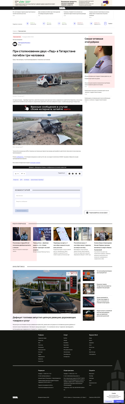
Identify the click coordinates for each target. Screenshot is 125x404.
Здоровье (91, 342)
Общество (40, 340)
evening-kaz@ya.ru (46, 376)
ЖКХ (39, 342)
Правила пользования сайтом (45, 385)
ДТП (21, 179)
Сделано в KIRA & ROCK (94, 397)
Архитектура (92, 352)
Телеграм (91, 378)
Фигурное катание (68, 349)
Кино (90, 345)
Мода (90, 338)
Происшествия (22, 31)
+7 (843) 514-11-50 (47, 373)
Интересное (67, 356)
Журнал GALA (93, 335)
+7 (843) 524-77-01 (72, 373)
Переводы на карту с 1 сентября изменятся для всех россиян (61, 245)
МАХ (90, 385)
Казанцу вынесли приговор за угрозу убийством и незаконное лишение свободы (99, 13)
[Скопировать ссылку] (79, 173)
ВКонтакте (91, 373)
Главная (15, 31)
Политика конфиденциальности (45, 387)
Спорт (66, 335)
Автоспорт (66, 347)
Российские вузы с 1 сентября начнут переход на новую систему (82, 245)
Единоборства (67, 354)
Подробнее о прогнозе (17, 24)
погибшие (26, 179)
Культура (40, 352)
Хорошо (119, 401)
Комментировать (22, 210)
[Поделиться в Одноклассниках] (72, 173)
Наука (39, 354)
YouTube (91, 376)
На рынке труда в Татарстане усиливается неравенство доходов (104, 285)
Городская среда (42, 338)
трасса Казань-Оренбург (37, 179)
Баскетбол (66, 345)
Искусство (91, 347)
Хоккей (65, 340)
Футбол (65, 338)
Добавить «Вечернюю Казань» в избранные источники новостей (47, 167)
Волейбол (66, 342)
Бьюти (90, 340)
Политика (40, 345)
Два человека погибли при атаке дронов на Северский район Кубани (49, 12)
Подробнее (108, 401)
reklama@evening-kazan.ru (73, 376)
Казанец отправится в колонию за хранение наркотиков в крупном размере (75, 12)
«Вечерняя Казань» (24, 43)
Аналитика (19, 267)
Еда (90, 349)
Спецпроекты (92, 354)
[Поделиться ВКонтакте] (69, 173)
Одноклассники (93, 383)
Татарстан (15, 179)
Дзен (90, 380)
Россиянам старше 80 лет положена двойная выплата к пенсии (22, 245)
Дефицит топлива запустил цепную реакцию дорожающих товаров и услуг (44, 319)
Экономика (41, 347)
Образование (41, 356)
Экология (40, 359)
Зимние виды (67, 352)
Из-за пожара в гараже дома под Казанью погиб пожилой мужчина (24, 12)
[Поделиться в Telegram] (76, 173)
